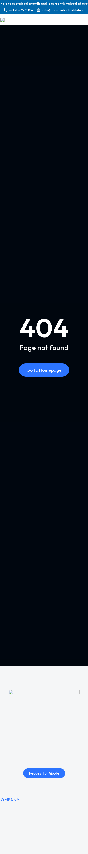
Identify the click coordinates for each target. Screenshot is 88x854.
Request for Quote (44, 773)
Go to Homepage (44, 370)
